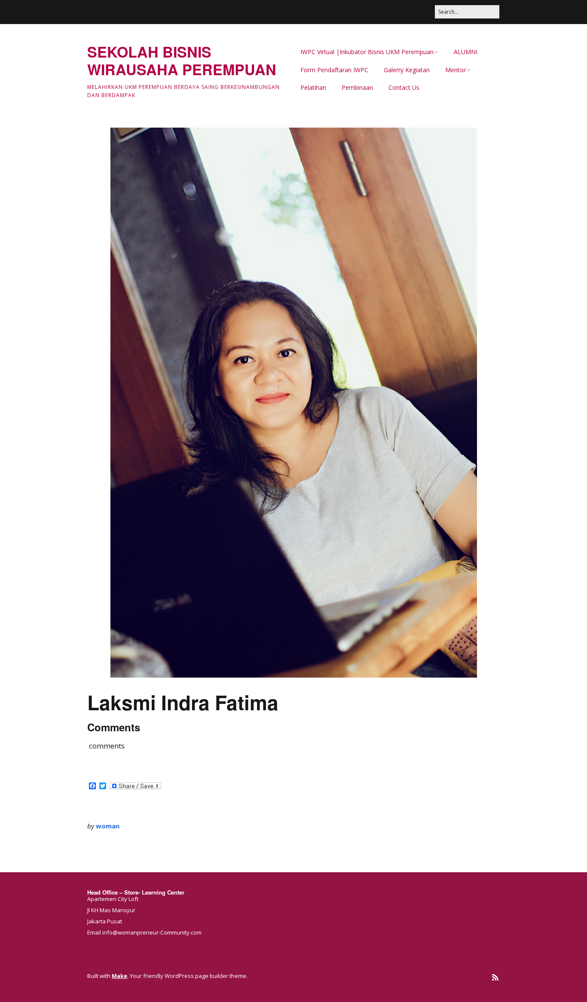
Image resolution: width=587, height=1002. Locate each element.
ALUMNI (465, 52)
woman (107, 826)
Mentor (455, 70)
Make (119, 976)
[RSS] (495, 977)
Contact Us (403, 87)
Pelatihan (313, 87)
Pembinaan (357, 87)
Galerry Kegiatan (407, 70)
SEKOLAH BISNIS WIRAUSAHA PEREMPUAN (181, 60)
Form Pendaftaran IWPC (334, 70)
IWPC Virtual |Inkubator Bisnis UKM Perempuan (367, 52)
